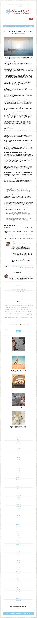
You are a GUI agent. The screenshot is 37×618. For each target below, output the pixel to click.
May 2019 (18, 488)
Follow (19, 608)
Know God (20, 26)
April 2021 (18, 457)
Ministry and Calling (16, 311)
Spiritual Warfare (16, 317)
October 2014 (18, 600)
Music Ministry (23, 311)
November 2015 (18, 571)
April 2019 (18, 490)
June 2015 (18, 582)
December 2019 (18, 477)
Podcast (26, 26)
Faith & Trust (12, 266)
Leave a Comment (23, 33)
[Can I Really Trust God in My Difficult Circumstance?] (18, 425)
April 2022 (18, 439)
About (9, 26)
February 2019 (18, 495)
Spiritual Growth (22, 315)
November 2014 (18, 598)
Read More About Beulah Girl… (22, 279)
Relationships (19, 6)
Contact (31, 26)
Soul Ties (16, 315)
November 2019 (18, 479)
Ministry (8, 4)
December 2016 (18, 544)
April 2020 (18, 470)
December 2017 (18, 524)
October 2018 (18, 504)
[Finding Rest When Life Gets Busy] (18, 406)
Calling (8, 266)
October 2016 (18, 546)
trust (32, 267)
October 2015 (18, 573)
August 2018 (18, 508)
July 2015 (18, 580)
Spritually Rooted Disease (22, 317)
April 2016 (18, 560)
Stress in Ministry (29, 317)
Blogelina (28, 613)
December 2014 (18, 596)
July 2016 (18, 553)
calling (23, 267)
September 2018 (18, 506)
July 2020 (18, 466)
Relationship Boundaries (21, 313)
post (14, 238)
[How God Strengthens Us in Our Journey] (18, 369)
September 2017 (18, 531)
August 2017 (18, 533)
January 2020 (18, 475)
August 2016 (18, 551)
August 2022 (18, 437)
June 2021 (18, 452)
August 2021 (18, 448)
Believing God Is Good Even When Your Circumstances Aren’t (18, 287)
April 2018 (18, 515)
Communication (17, 305)
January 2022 (18, 441)
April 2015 (18, 587)
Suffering (17, 318)
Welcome (14, 26)
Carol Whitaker (14, 241)
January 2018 (18, 522)
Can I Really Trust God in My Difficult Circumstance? (18, 296)
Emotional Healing (28, 305)
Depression (22, 305)
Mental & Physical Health (25, 4)
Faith (25, 267)
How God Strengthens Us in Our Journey (18, 289)
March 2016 (18, 562)
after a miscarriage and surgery (15, 57)
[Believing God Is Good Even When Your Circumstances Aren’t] (18, 350)
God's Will (16, 266)
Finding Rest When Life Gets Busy (18, 293)
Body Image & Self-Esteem (19, 303)
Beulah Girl (18, 12)
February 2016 (18, 564)
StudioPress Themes (20, 613)
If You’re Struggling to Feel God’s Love (18, 291)
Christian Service (11, 305)
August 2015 (18, 578)
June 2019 (18, 486)
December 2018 (18, 499)
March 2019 (18, 493)
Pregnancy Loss (13, 313)
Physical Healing (8, 313)
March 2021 (18, 459)
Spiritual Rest (11, 317)
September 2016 (18, 549)
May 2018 (18, 513)
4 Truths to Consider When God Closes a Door (18, 31)
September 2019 (18, 484)
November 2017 (18, 526)
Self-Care (10, 315)
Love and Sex (12, 309)
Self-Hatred (13, 315)
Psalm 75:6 (11, 168)
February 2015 (18, 591)
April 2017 (18, 540)
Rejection (16, 313)
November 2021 (18, 443)
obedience (30, 267)
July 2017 (18, 535)
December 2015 (18, 569)
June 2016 (18, 555)
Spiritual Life (15, 4)
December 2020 (18, 461)
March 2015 (18, 589)
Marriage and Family (19, 309)
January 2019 (18, 497)
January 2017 (18, 542)
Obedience (21, 266)
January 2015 (18, 593)
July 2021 (18, 450)
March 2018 (18, 517)
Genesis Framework (14, 613)
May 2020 (18, 468)
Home (5, 26)
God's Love (20, 307)
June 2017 (18, 537)
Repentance (7, 315)
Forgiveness (15, 307)
